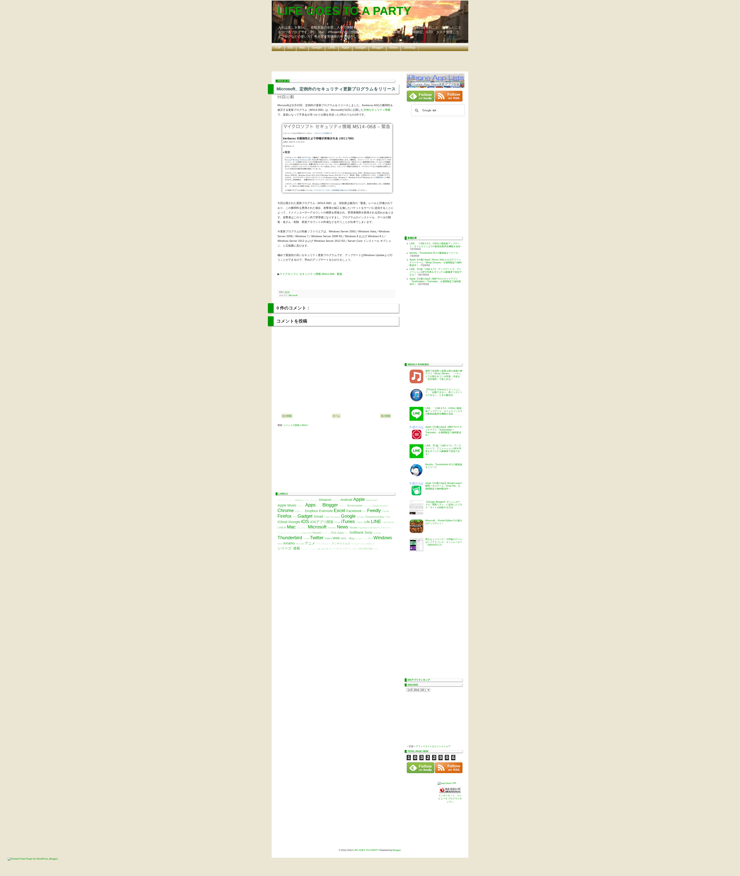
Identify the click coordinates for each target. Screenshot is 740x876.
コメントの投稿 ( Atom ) (295, 425)
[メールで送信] (279, 97)
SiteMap (409, 47)
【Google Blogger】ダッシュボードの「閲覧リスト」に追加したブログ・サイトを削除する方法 (443, 505)
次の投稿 (287, 416)
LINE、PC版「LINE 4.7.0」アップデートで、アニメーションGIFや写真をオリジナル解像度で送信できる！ (436, 272)
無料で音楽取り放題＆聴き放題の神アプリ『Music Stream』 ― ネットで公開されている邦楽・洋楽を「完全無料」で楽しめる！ (443, 375)
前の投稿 (385, 416)
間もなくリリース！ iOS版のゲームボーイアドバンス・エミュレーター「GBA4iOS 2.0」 (443, 542)
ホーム (336, 416)
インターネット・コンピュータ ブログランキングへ (450, 798)
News (393, 47)
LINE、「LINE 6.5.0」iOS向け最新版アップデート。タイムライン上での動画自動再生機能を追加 (435, 245)
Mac (302, 47)
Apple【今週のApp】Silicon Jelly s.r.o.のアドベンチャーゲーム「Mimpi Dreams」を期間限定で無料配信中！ (436, 262)
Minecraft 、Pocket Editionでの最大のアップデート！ (443, 522)
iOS (290, 47)
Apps (345, 47)
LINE (331, 47)
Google (317, 47)
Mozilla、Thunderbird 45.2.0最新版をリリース (434, 253)
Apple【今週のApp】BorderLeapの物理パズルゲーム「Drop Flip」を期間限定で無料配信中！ (443, 486)
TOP (278, 47)
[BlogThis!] (283, 97)
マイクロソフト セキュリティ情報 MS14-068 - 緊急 (311, 273)
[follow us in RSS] (448, 100)
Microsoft (293, 295)
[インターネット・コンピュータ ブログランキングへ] (450, 792)
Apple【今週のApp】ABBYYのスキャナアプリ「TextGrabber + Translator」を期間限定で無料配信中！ (435, 281)
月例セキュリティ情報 (376, 109)
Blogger (377, 47)
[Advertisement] (371, 61)
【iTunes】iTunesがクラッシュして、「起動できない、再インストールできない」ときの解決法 (443, 392)
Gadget (361, 47)
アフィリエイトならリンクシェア (433, 746)
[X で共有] (288, 97)
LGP (454, 783)
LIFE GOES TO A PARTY (344, 10)
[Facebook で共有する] (292, 97)
